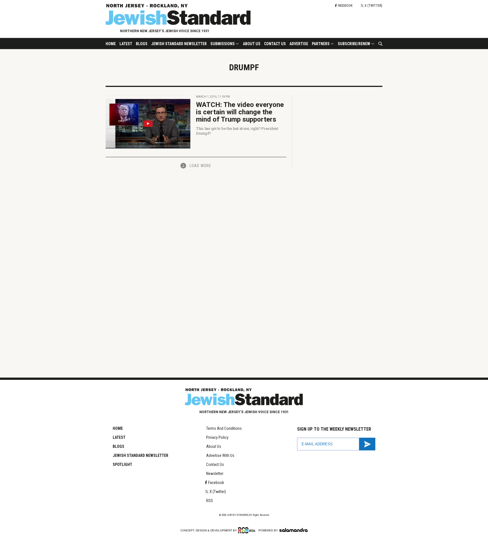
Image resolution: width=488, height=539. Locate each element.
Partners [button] (321, 43)
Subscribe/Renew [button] (354, 43)
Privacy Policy (217, 437)
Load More (200, 165)
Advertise (298, 43)
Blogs (141, 43)
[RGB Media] (247, 530)
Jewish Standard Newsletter (179, 43)
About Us (251, 43)
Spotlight (122, 464)
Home (111, 43)
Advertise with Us (220, 455)
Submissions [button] (222, 43)
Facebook (216, 482)
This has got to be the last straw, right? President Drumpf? (237, 131)
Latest (125, 43)
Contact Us (275, 43)
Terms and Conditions (224, 428)
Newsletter (214, 473)
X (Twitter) (218, 491)
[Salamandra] (293, 530)
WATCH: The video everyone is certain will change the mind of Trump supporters (240, 112)
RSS (209, 500)
